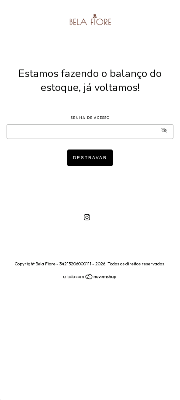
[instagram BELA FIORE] (87, 217)
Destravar (90, 157)
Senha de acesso (90, 117)
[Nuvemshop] (90, 278)
